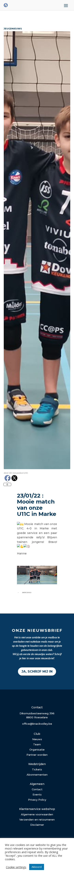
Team (37, 744)
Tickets (37, 769)
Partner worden (37, 754)
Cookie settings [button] (16, 867)
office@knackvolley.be (37, 723)
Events (37, 794)
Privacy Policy (37, 799)
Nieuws (37, 739)
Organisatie (37, 749)
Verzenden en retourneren (37, 819)
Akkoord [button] (37, 867)
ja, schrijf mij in (37, 671)
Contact (37, 789)
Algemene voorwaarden (37, 814)
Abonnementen (37, 774)
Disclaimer (37, 824)
